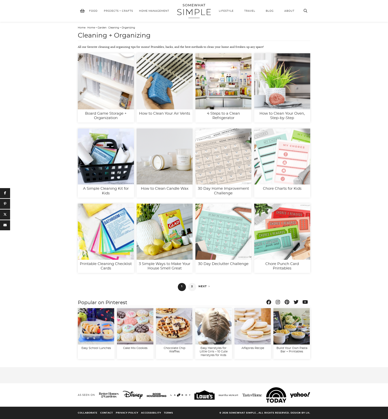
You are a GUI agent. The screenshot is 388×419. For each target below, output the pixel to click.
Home (81, 27)
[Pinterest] (288, 303)
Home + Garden (96, 27)
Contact (106, 413)
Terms (168, 413)
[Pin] (5, 204)
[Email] (5, 225)
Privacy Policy (127, 413)
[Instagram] (279, 303)
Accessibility (151, 413)
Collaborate (87, 413)
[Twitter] (297, 303)
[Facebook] (270, 303)
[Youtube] (306, 303)
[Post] (5, 215)
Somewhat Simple (194, 11)
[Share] (5, 193)
